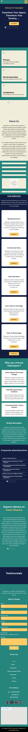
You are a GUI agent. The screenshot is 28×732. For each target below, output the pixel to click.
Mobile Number (4, 615)
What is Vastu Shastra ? (10, 458)
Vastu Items (13, 674)
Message (3, 637)
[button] (26, 1)
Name (2, 603)
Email (2, 609)
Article (14, 678)
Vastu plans (13, 668)
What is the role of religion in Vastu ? (13, 473)
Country (3, 621)
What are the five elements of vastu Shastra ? (13, 462)
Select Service (4, 627)
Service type (4, 633)
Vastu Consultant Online (14, 671)
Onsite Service (15, 634)
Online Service (5, 634)
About (13, 664)
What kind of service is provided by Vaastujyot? (13, 477)
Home (14, 661)
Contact (14, 681)
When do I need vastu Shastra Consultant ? (12, 470)
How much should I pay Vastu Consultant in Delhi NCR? (15, 466)
